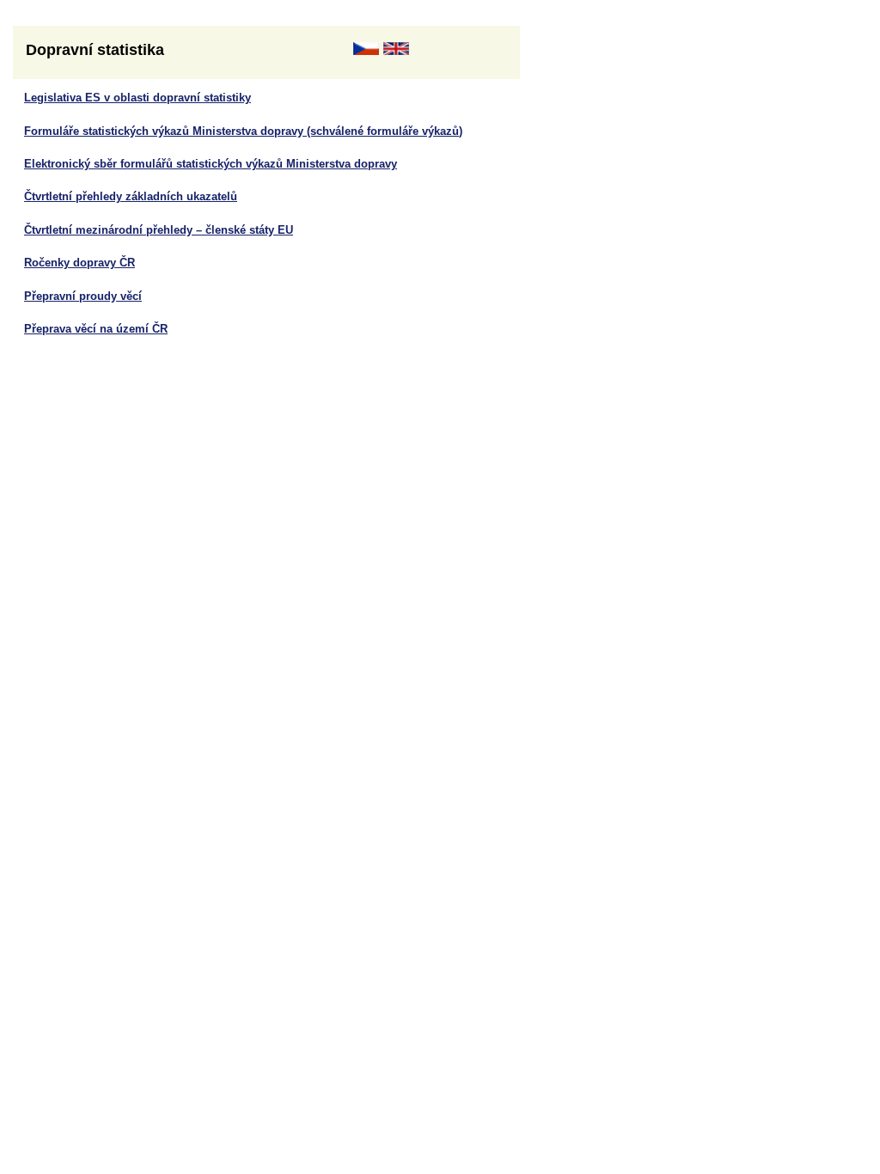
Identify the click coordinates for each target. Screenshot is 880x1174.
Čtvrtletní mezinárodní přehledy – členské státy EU (158, 229)
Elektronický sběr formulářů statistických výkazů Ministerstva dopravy (210, 163)
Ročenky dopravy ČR (79, 262)
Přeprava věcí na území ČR (96, 328)
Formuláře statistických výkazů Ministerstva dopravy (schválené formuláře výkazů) (243, 131)
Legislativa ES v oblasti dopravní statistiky (137, 97)
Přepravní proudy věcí (83, 296)
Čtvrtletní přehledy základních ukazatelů (130, 196)
